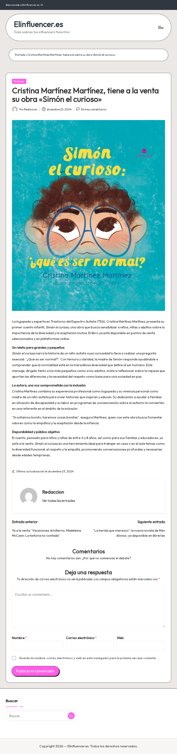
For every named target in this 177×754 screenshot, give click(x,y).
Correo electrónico (81, 638)
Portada (20, 54)
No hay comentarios (93, 109)
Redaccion (53, 492)
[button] (58, 500)
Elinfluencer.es (38, 24)
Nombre (19, 638)
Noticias (19, 81)
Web (120, 638)
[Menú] (160, 27)
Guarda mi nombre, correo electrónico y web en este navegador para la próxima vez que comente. (87, 658)
